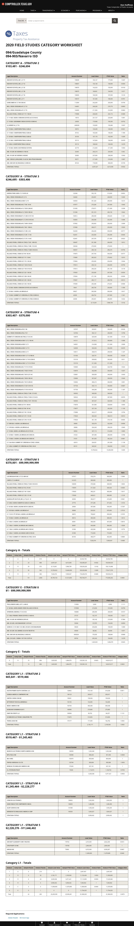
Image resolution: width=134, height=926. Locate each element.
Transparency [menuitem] (47, 10)
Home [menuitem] (22, 10)
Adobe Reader (13, 918)
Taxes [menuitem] (32, 10)
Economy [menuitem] (64, 10)
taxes (19, 33)
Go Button (115, 20)
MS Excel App (24, 918)
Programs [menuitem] (97, 10)
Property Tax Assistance (26, 39)
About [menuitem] (110, 10)
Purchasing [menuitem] (80, 10)
